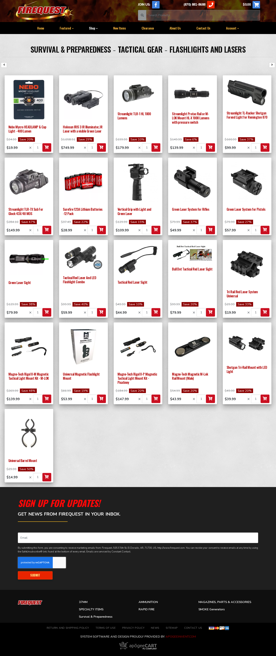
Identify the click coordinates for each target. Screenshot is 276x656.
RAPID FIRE (147, 609)
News (155, 628)
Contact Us (203, 28)
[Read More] (29, 99)
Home (40, 28)
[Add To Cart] (46, 147)
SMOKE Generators (211, 609)
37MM (83, 602)
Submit (35, 575)
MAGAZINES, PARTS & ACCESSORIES (224, 602)
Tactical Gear (140, 49)
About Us (175, 28)
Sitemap (172, 628)
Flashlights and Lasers (207, 49)
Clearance (148, 28)
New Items (119, 28)
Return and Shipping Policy (68, 628)
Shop (92, 28)
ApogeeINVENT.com (181, 637)
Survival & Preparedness (70, 49)
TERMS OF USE (106, 628)
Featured (66, 28)
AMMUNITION (148, 602)
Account (231, 28)
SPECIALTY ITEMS (91, 609)
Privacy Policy (133, 628)
